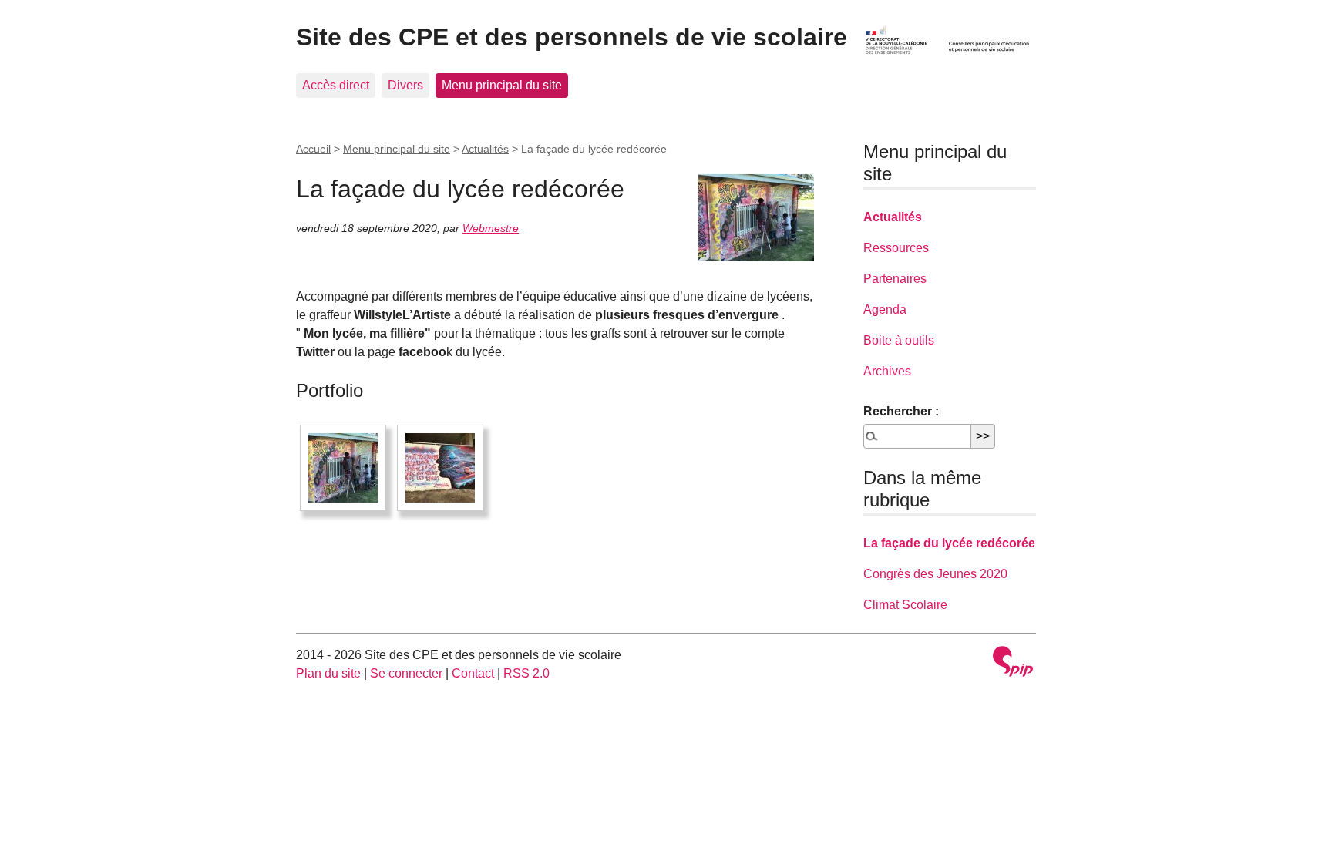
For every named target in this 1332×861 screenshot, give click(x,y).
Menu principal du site (502, 85)
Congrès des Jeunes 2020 (935, 573)
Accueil (313, 149)
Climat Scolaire (905, 604)
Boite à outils (898, 340)
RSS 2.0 (526, 673)
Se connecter (406, 673)
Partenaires (895, 278)
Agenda (884, 309)
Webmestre (490, 228)
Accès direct (335, 85)
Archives (887, 371)
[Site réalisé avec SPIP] (1013, 663)
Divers (405, 85)
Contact (473, 673)
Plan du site (328, 673)
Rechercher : (901, 411)
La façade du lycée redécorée (949, 543)
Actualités (485, 149)
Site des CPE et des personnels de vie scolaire (571, 37)
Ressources (896, 247)
